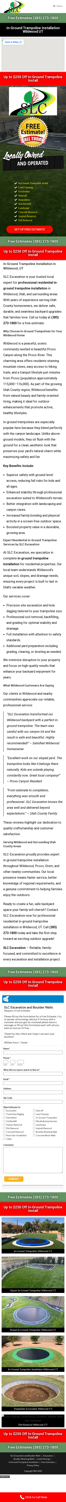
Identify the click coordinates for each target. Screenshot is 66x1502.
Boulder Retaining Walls (24, 1459)
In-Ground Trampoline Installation (24, 1462)
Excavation (48, 1455)
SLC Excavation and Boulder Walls (25, 1455)
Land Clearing (43, 1459)
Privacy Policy (33, 1465)
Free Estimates (48, 1462)
